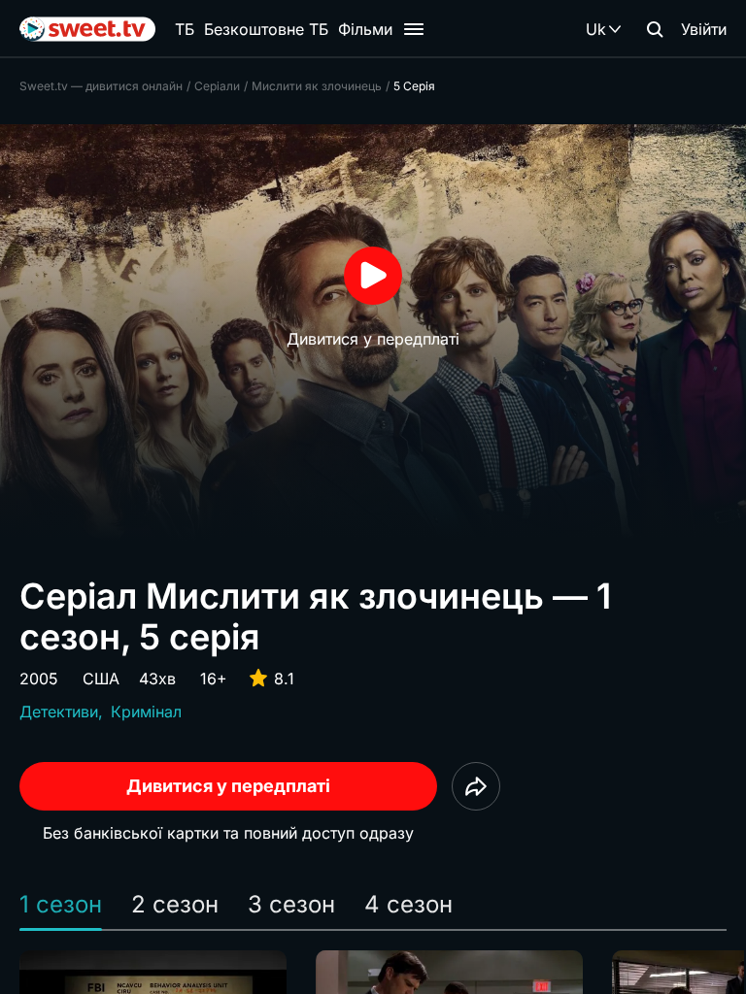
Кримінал (146, 711)
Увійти (704, 29)
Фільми (365, 29)
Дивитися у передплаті (228, 786)
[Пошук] (654, 29)
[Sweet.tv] (87, 29)
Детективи (58, 711)
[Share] (476, 786)
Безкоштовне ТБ (266, 29)
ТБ (184, 29)
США (101, 678)
